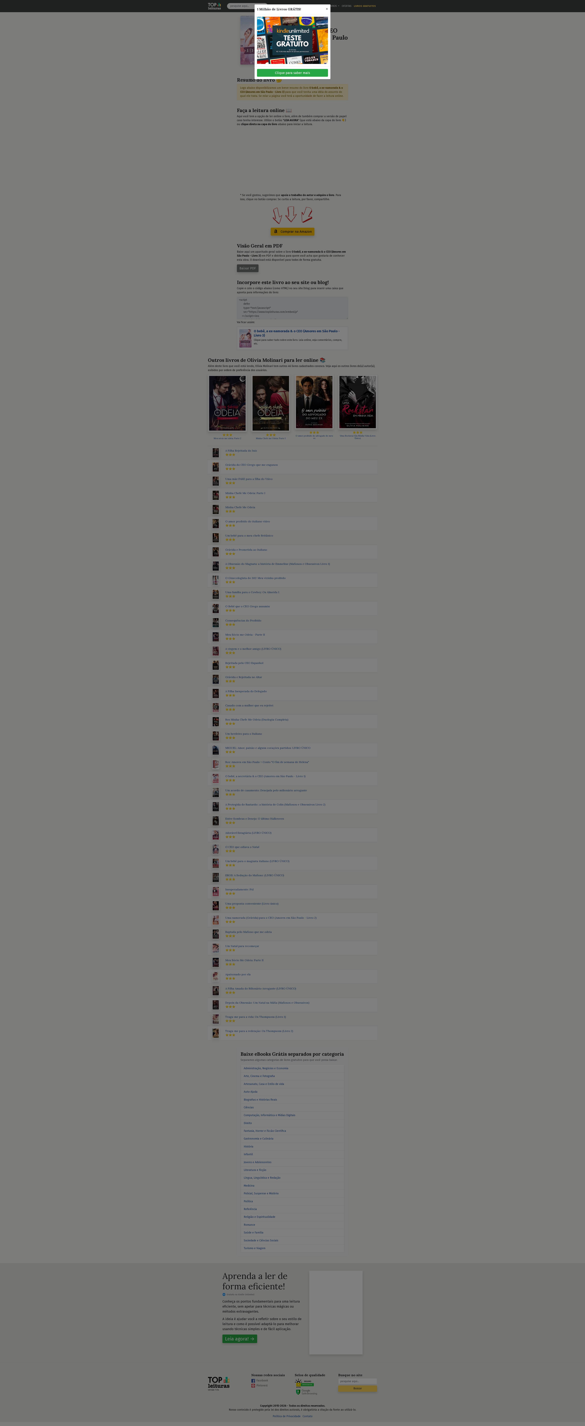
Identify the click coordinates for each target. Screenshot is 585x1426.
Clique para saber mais (292, 73)
